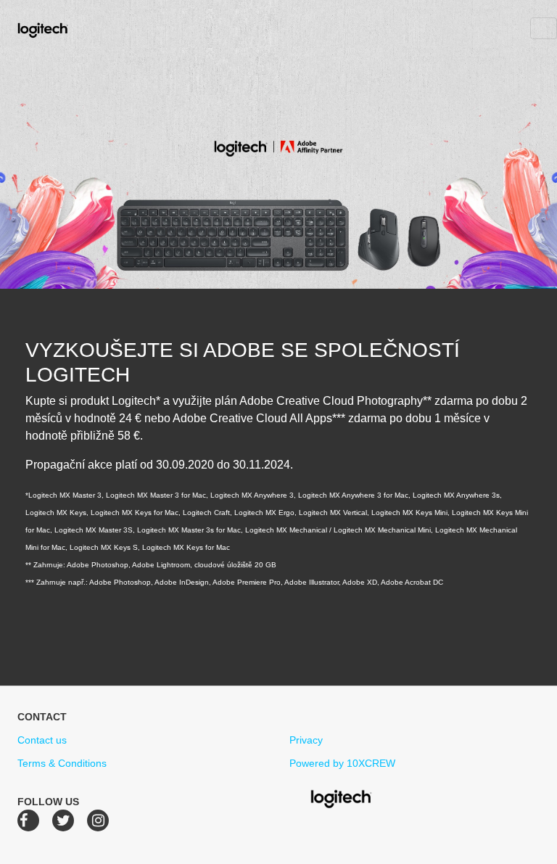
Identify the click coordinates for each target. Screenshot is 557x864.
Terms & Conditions (62, 763)
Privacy (306, 740)
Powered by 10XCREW (342, 763)
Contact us (42, 740)
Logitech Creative (63, 28)
